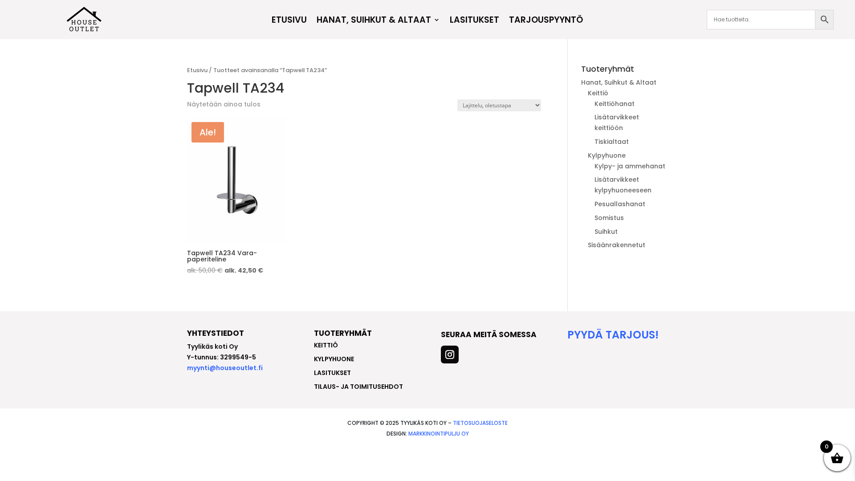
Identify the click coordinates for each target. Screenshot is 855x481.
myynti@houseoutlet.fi (225, 367)
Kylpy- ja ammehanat (629, 166)
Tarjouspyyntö (546, 21)
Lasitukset (474, 21)
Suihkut (606, 231)
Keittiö (598, 93)
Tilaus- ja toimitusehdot (358, 386)
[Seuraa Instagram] (450, 354)
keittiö (326, 345)
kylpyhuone (334, 359)
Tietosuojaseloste (480, 423)
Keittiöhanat (614, 103)
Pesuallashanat (619, 204)
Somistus (609, 217)
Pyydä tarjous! (613, 334)
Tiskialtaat (611, 141)
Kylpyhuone (607, 155)
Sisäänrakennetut (616, 244)
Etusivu (289, 21)
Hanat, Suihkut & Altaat (374, 21)
